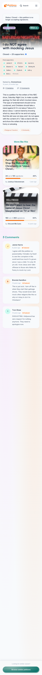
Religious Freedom (11, 130)
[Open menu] (36, 5)
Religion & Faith (9, 28)
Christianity (25, 130)
